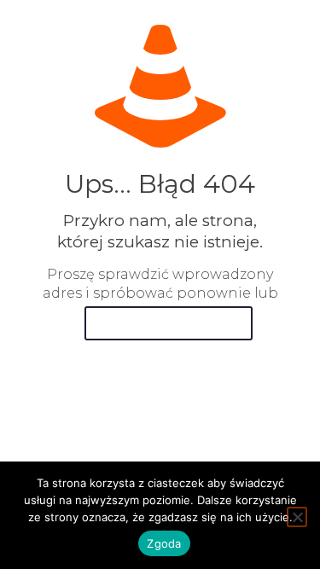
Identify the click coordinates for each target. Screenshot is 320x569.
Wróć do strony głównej (168, 323)
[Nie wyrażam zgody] (297, 517)
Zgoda (164, 543)
